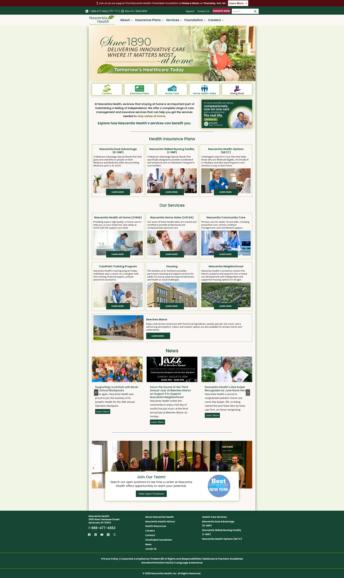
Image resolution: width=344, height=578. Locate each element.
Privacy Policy (109, 558)
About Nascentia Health (159, 517)
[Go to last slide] (93, 53)
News (148, 544)
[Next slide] (251, 53)
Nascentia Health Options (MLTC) (222, 539)
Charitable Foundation (158, 539)
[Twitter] (114, 534)
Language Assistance (189, 562)
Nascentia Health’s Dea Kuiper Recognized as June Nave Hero (217, 388)
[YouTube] (102, 534)
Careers (150, 530)
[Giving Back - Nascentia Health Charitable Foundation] (237, 89)
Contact (150, 535)
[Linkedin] (95, 534)
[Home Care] (172, 89)
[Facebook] (89, 534)
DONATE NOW (221, 10)
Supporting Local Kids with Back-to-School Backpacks (109, 388)
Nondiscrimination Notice (157, 562)
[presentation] (108, 369)
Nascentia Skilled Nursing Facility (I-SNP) (221, 532)
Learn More (95, 412)
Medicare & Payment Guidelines (223, 558)
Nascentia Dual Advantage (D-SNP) (218, 523)
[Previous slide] (96, 392)
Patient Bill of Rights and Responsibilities (176, 558)
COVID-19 (150, 549)
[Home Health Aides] (204, 89)
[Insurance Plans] (139, 89)
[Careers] (107, 89)
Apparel (190, 11)
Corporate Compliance (134, 558)
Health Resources (155, 526)
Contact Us (203, 11)
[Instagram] (108, 534)
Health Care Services (214, 517)
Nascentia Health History (160, 521)
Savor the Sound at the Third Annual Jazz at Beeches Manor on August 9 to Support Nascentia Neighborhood (161, 392)
